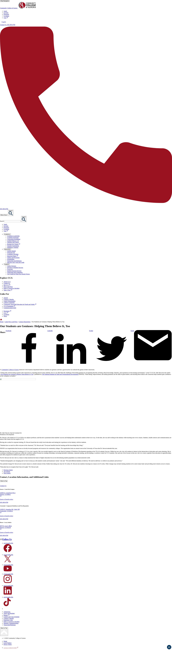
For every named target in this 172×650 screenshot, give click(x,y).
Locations (6, 314)
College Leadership (9, 302)
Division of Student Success (15, 267)
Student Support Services (14, 271)
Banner (7, 615)
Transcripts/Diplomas (10, 625)
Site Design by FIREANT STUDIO (11, 647)
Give (6, 313)
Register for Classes (13, 244)
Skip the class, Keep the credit (15, 262)
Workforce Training (12, 247)
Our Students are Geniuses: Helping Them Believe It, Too (17, 374)
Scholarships (10, 259)
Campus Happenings (24, 322)
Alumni (6, 298)
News (5, 316)
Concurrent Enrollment (13, 239)
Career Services (11, 266)
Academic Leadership (13, 236)
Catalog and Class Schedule (11, 617)
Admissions (7, 612)
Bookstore (7, 311)
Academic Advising (12, 254)
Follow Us (7, 539)
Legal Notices (7, 643)
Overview (10, 269)
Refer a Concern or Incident (11, 621)
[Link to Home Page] (1, 320)
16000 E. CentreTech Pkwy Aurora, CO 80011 (7, 494)
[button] (3, 486)
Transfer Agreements (13, 246)
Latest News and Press (11, 322)
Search (2, 221)
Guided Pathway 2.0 (13, 241)
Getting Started (11, 251)
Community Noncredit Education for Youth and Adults (20, 304)
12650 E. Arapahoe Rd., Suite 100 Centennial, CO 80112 (10, 511)
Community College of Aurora (10, 369)
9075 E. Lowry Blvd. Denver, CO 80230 (6, 527)
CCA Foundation (9, 306)
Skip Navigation (5, 1)
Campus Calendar (9, 299)
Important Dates (12, 256)
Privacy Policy (8, 644)
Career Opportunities (9, 301)
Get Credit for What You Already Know (18, 274)
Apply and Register (9, 613)
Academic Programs (13, 237)
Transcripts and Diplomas (14, 261)
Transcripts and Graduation (14, 272)
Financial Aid (11, 252)
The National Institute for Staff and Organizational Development (60, 374)
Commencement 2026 (10, 308)
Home (1, 322)
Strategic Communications (11, 623)
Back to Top (4, 481)
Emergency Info (8, 620)
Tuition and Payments (13, 257)
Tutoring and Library (13, 242)
